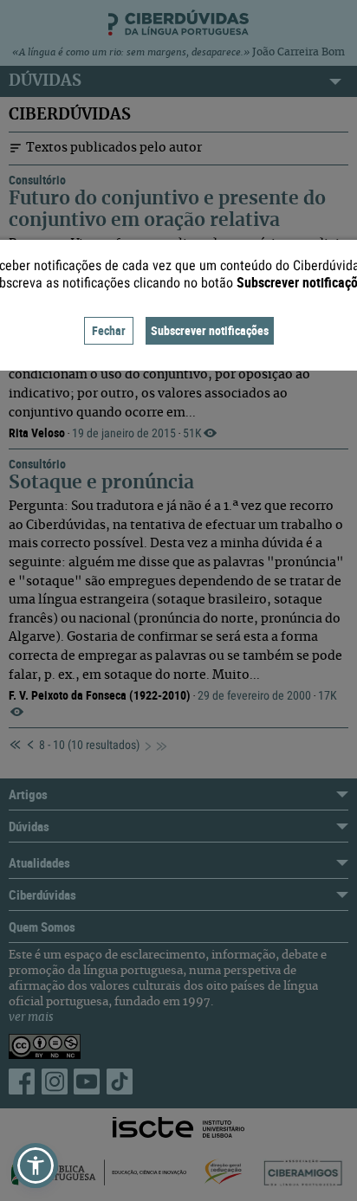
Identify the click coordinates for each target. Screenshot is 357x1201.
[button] (35, 1165)
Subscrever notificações (210, 330)
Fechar (109, 330)
